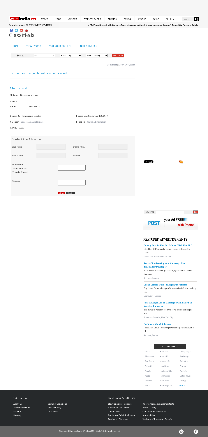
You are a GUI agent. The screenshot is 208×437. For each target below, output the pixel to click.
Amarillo (165, 356)
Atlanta (148, 371)
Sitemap (17, 415)
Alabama (91, 121)
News (58, 19)
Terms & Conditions (57, 403)
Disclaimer (53, 411)
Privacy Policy (54, 407)
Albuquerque (185, 351)
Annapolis (165, 361)
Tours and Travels (152, 317)
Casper (158, 295)
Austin (147, 375)
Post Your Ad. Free (60, 46)
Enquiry (17, 411)
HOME (15, 46)
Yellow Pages (92, 19)
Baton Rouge (185, 375)
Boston (155, 278)
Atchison (165, 366)
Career (72, 19)
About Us (17, 403)
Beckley (148, 380)
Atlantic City (166, 371)
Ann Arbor (149, 361)
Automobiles (149, 415)
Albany (164, 351)
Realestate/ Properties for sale (157, 419)
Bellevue (165, 380)
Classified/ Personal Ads (154, 411)
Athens (183, 366)
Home (44, 19)
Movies (112, 19)
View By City (33, 46)
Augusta (183, 371)
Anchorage (185, 356)
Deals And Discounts (118, 419)
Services (24, 121)
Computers (148, 295)
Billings (183, 380)
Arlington (184, 361)
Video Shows (114, 411)
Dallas (155, 335)
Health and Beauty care (154, 256)
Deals (127, 19)
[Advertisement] (104, 7)
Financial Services (36, 121)
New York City (167, 317)
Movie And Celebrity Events (121, 415)
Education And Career (118, 407)
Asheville (149, 366)
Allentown (149, 356)
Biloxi (147, 385)
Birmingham (100, 121)
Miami (168, 256)
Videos (142, 19)
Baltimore (165, 375)
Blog (156, 19)
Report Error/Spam (126, 64)
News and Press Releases (120, 403)
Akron (147, 351)
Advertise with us (42, 25)
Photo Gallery (149, 407)
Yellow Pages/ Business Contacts (158, 403)
